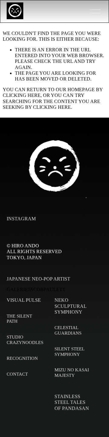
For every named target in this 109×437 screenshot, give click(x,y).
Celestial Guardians (67, 330)
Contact (17, 374)
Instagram (21, 218)
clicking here (22, 95)
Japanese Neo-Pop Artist (38, 278)
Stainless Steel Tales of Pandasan (71, 402)
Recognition (22, 358)
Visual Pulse (24, 300)
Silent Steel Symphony (69, 351)
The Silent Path (19, 319)
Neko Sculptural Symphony (70, 306)
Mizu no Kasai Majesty (71, 372)
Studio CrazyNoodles (25, 340)
